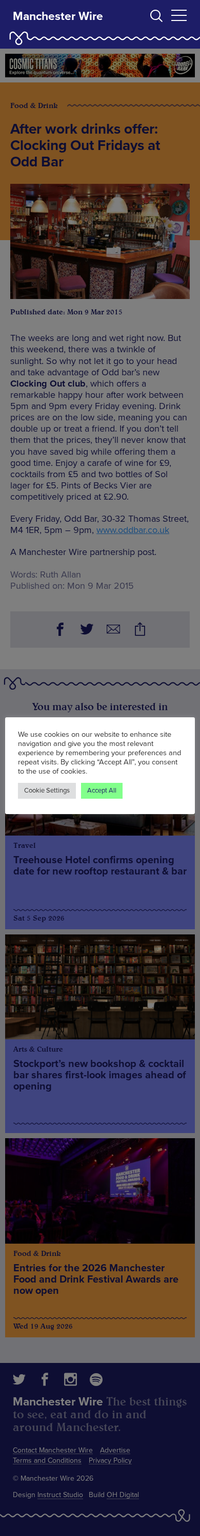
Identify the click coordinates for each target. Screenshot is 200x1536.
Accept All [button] (101, 790)
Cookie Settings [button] (47, 790)
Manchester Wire (58, 16)
